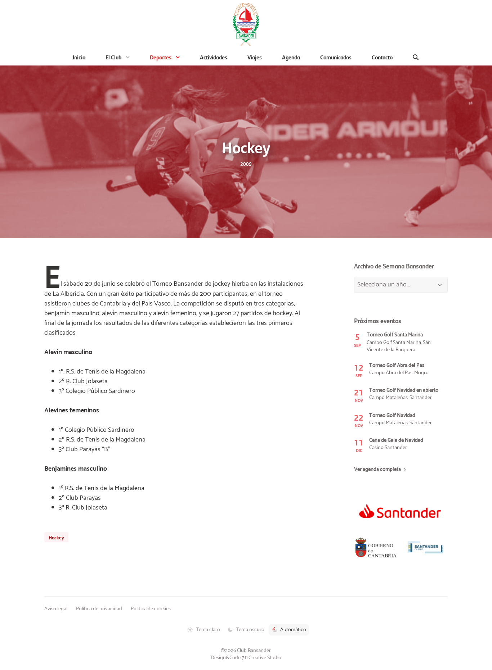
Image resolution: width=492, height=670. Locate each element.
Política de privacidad (99, 608)
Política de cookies (151, 608)
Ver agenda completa (377, 469)
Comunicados (336, 57)
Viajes (254, 57)
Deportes (160, 57)
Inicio (79, 57)
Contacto (382, 57)
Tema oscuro (250, 629)
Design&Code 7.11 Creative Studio (246, 657)
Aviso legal (55, 608)
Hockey (56, 537)
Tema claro (208, 629)
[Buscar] (416, 57)
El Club (113, 57)
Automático (293, 629)
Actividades (213, 57)
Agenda (291, 57)
